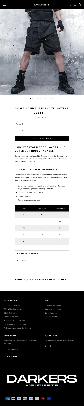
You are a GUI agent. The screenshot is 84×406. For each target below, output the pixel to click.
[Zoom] (79, 14)
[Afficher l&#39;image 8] (48, 98)
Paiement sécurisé (11, 317)
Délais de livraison (10, 313)
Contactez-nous (51, 313)
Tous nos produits (51, 317)
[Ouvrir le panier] (80, 4)
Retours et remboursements (14, 320)
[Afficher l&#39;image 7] (45, 98)
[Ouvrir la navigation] (4, 5)
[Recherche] (75, 5)
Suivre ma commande (53, 309)
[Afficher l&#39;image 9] (51, 98)
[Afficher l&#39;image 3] (35, 98)
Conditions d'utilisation (12, 305)
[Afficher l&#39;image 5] (40, 98)
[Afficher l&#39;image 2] (32, 98)
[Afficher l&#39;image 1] (30, 98)
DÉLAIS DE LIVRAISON (27, 254)
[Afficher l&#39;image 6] (43, 98)
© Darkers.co (12, 370)
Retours (21, 261)
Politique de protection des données (17, 328)
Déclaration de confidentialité (15, 324)
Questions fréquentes (53, 305)
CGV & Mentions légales (13, 309)
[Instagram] (45, 345)
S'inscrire (12, 356)
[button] (38, 113)
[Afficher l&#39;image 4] (38, 98)
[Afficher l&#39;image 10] (53, 98)
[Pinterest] (50, 345)
